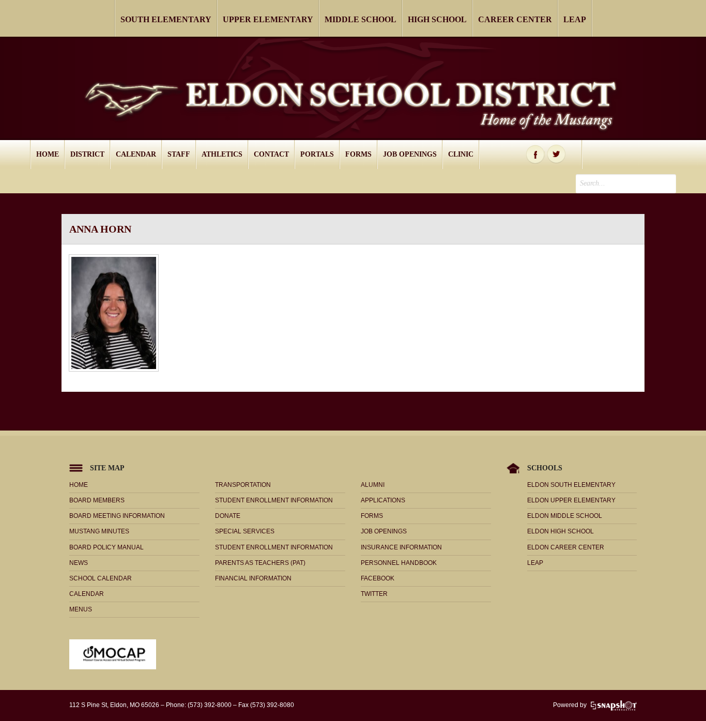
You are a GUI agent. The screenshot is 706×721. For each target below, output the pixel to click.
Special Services (244, 531)
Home (47, 154)
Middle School (360, 19)
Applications (383, 500)
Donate (227, 515)
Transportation (243, 484)
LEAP (574, 19)
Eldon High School (560, 531)
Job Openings (410, 154)
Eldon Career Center (565, 547)
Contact (271, 154)
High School (437, 19)
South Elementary (165, 19)
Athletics (222, 154)
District (87, 154)
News (78, 562)
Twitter (556, 154)
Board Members (97, 500)
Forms (358, 154)
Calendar (136, 154)
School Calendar (100, 578)
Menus (80, 609)
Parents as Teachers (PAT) (260, 562)
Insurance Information (401, 547)
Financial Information (253, 578)
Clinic (460, 154)
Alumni (373, 484)
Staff (178, 154)
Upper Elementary (268, 19)
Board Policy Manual (106, 547)
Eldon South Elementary (571, 484)
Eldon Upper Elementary (571, 500)
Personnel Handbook (399, 562)
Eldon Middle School (564, 515)
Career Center (515, 19)
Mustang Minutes (99, 531)
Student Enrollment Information (274, 500)
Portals (317, 154)
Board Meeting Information (117, 515)
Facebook (535, 154)
